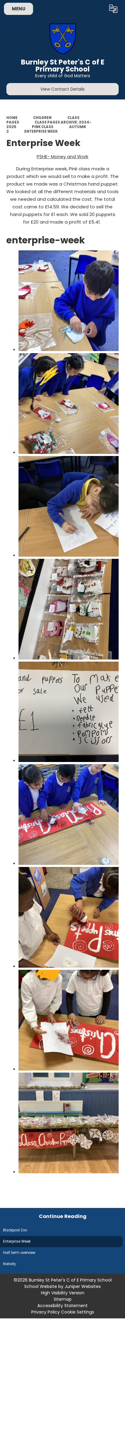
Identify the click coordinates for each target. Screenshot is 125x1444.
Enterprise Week (41, 131)
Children (42, 117)
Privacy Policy (45, 1312)
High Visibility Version (62, 1293)
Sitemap (63, 1299)
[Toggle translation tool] (113, 9)
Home (12, 117)
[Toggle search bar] (98, 9)
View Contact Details (62, 89)
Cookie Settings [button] (77, 1312)
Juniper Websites (83, 1286)
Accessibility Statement (62, 1306)
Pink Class (42, 126)
